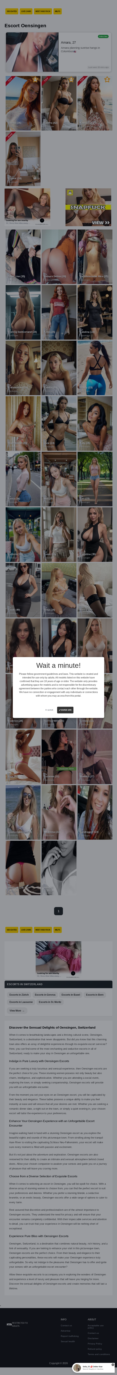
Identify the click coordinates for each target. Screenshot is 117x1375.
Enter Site (66, 710)
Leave (50, 710)
